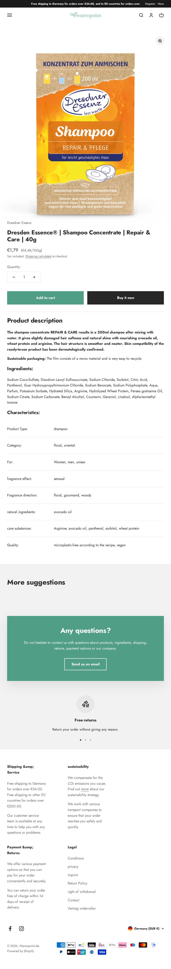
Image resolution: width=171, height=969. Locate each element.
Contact (73, 900)
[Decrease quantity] (13, 277)
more (85, 789)
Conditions (76, 858)
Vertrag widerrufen (82, 908)
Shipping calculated (38, 256)
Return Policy (77, 883)
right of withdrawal (82, 891)
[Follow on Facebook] (10, 929)
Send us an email (85, 664)
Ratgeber (150, 4)
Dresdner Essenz (19, 222)
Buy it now (125, 297)
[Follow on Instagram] (21, 929)
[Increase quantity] (34, 277)
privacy (73, 866)
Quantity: (14, 266)
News (161, 4)
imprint (73, 875)
